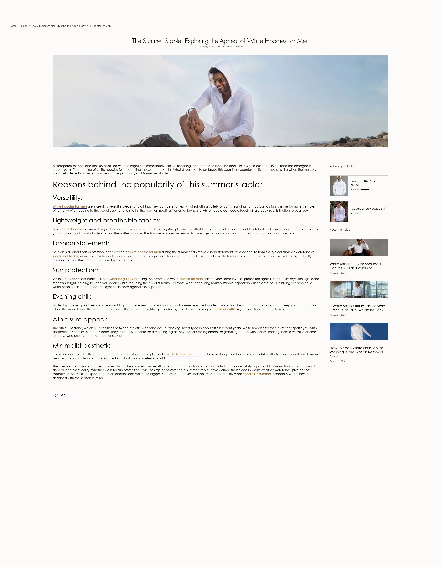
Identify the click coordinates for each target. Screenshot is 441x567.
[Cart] (430, 15)
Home (13, 25)
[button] (11, 14)
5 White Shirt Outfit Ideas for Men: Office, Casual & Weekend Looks (357, 308)
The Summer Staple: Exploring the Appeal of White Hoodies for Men (71, 25)
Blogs (24, 25)
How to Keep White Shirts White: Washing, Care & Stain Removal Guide (356, 352)
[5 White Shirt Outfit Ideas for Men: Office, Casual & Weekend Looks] (359, 289)
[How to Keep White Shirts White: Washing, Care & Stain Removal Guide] (359, 331)
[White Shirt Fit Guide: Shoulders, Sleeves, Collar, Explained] (359, 247)
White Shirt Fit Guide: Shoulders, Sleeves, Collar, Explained (356, 266)
